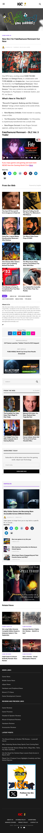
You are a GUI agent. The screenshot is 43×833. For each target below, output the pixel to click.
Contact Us (34, 822)
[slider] (13, 158)
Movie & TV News (8, 692)
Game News (6, 676)
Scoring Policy (21, 819)
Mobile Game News (8, 680)
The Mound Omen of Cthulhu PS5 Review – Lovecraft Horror (20, 740)
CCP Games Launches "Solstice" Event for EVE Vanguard (21, 343)
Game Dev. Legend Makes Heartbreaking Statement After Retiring (10, 238)
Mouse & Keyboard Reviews (11, 719)
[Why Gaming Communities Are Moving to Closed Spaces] (7, 549)
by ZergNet (36, 390)
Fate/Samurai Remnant (24, 296)
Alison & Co (8, 47)
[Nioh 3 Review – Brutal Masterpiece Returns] (32, 645)
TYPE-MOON (28, 299)
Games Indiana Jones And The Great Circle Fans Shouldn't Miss (31, 439)
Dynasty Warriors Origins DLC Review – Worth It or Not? (31, 631)
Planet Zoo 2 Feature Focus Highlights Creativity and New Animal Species (21, 759)
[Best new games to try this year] (7, 541)
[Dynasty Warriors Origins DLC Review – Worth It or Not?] (32, 618)
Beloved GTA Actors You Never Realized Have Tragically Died (30, 415)
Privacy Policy (23, 822)
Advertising (32, 819)
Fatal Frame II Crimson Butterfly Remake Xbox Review (9, 658)
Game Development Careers (11, 696)
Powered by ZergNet (35, 185)
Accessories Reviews (9, 727)
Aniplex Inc (13, 296)
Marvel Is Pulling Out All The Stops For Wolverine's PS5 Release (31, 213)
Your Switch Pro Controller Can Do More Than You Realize (31, 289)
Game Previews (7, 712)
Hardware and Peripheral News (12, 688)
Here (31, 165)
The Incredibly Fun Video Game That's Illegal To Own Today (11, 415)
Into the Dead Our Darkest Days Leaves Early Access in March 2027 (20, 754)
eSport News (6, 684)
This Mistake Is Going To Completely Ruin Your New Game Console (11, 289)
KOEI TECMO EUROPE (8, 299)
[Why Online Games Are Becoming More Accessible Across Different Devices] (21, 499)
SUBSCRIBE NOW (21, 471)
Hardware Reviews (8, 723)
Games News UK (6, 35)
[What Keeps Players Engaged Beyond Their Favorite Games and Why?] (7, 557)
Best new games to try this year (21, 539)
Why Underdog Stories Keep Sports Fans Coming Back (20, 744)
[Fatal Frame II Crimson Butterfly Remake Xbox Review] (11, 645)
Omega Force (19, 299)
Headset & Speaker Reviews (11, 715)
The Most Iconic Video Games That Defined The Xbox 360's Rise (31, 263)
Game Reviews (27, 626)
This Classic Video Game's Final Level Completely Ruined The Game (10, 263)
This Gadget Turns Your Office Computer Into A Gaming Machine (11, 439)
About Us (10, 819)
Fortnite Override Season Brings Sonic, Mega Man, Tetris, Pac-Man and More (21, 748)
